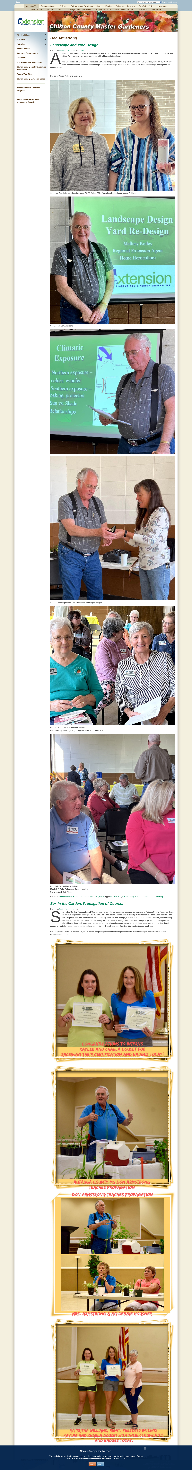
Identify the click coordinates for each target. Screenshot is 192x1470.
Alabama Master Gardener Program (28, 89)
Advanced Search (170, 2)
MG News (21, 39)
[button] (160, 2)
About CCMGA (23, 35)
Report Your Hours (25, 74)
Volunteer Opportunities (27, 53)
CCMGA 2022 (115, 897)
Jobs (151, 6)
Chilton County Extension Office (31, 79)
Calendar (120, 6)
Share (17, 2)
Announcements (65, 897)
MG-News (94, 897)
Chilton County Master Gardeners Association (31, 68)
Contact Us (143, 9)
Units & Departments (124, 9)
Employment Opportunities (79, 9)
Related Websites (103, 9)
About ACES (30, 6)
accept (92, 1464)
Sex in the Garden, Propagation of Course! (86, 903)
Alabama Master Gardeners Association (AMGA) (28, 100)
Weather (108, 6)
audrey (81, 50)
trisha (81, 909)
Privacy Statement (84, 1459)
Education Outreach (81, 897)
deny (100, 1464)
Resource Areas (48, 6)
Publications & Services (81, 6)
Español (142, 6)
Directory (131, 6)
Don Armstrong (157, 897)
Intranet (156, 9)
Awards (50, 9)
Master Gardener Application (29, 62)
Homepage (162, 6)
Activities (21, 44)
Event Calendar (23, 49)
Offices (63, 6)
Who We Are (36, 9)
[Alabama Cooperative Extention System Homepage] (31, 28)
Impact (60, 9)
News (98, 6)
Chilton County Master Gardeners (136, 897)
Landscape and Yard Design (74, 45)
